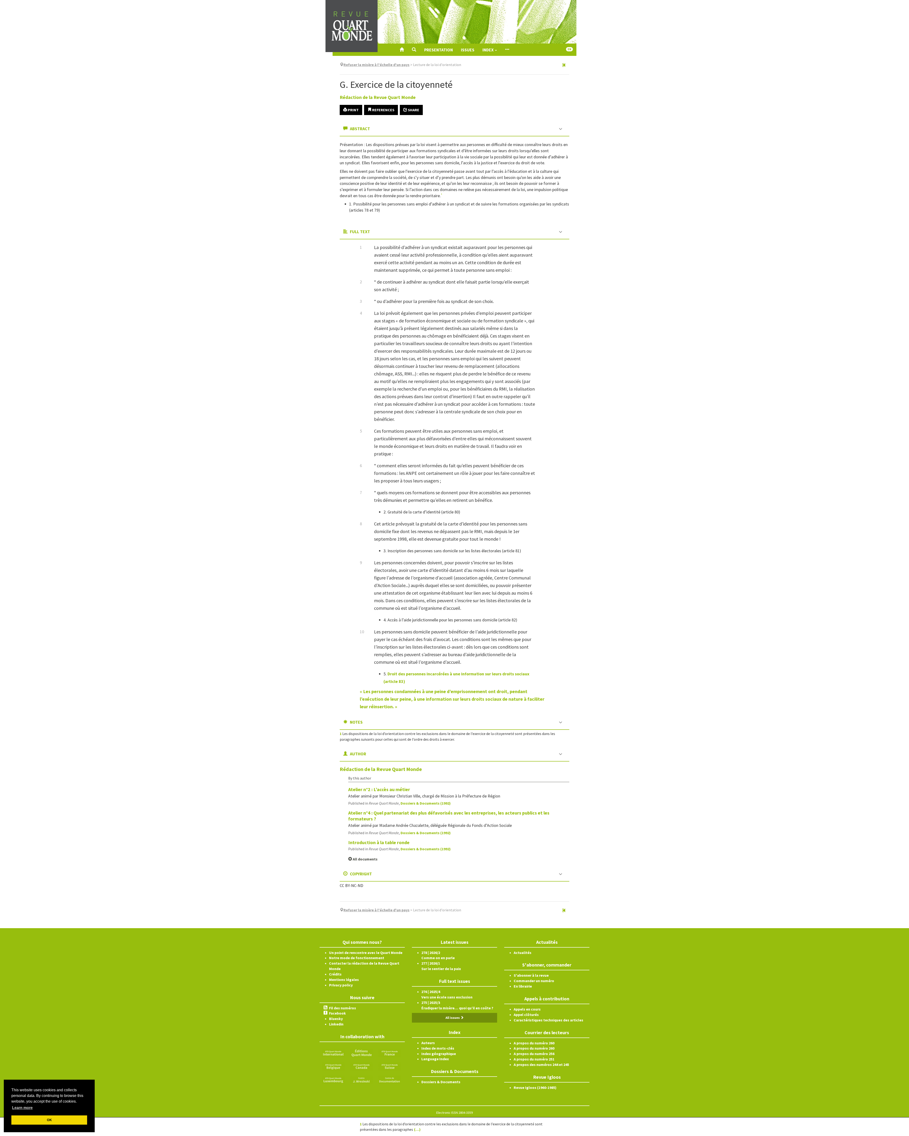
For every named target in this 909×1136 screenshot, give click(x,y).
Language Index (435, 1058)
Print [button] (353, 109)
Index (488, 50)
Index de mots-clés (437, 1048)
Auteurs (428, 1042)
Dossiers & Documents (440, 1081)
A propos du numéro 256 (534, 1053)
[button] (414, 50)
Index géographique (438, 1053)
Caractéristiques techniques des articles (548, 1020)
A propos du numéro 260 (534, 1043)
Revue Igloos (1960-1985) (535, 1087)
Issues (467, 50)
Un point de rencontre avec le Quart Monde (365, 952)
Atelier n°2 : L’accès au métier (379, 789)
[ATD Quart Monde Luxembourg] (333, 1079)
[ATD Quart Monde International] (333, 1052)
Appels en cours (527, 1009)
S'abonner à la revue (531, 975)
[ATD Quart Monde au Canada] (361, 1066)
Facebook (337, 1013)
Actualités (522, 952)
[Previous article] (564, 65)
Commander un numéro (534, 980)
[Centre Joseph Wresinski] (361, 1079)
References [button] (382, 109)
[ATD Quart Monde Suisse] (389, 1066)
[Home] (401, 50)
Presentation (438, 50)
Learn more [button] (22, 1108)
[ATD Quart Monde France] (389, 1052)
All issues (453, 1018)
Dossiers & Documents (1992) (426, 803)
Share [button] (413, 109)
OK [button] (49, 1120)
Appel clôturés (526, 1014)
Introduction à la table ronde (379, 842)
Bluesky (336, 1018)
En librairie (523, 986)
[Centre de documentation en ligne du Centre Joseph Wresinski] (389, 1079)
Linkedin (336, 1024)
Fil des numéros (342, 1008)
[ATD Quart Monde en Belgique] (333, 1066)
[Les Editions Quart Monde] (361, 1052)
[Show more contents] (507, 50)
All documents (365, 859)
